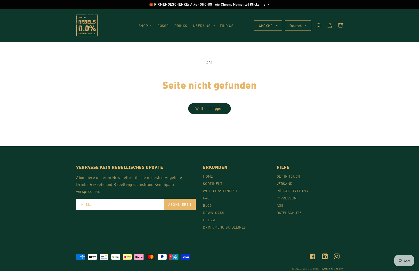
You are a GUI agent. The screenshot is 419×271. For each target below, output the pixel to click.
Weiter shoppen (209, 108)
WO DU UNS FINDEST (220, 190)
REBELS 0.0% (310, 269)
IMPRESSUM (287, 198)
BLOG (207, 205)
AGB (280, 205)
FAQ (206, 198)
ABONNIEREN (180, 204)
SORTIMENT (212, 183)
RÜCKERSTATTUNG (292, 190)
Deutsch (296, 25)
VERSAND (284, 183)
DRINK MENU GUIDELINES (224, 227)
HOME (208, 176)
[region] (209, 4)
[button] (145, 25)
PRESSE (209, 219)
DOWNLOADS (213, 212)
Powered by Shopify (331, 269)
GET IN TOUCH (288, 176)
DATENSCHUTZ (289, 212)
